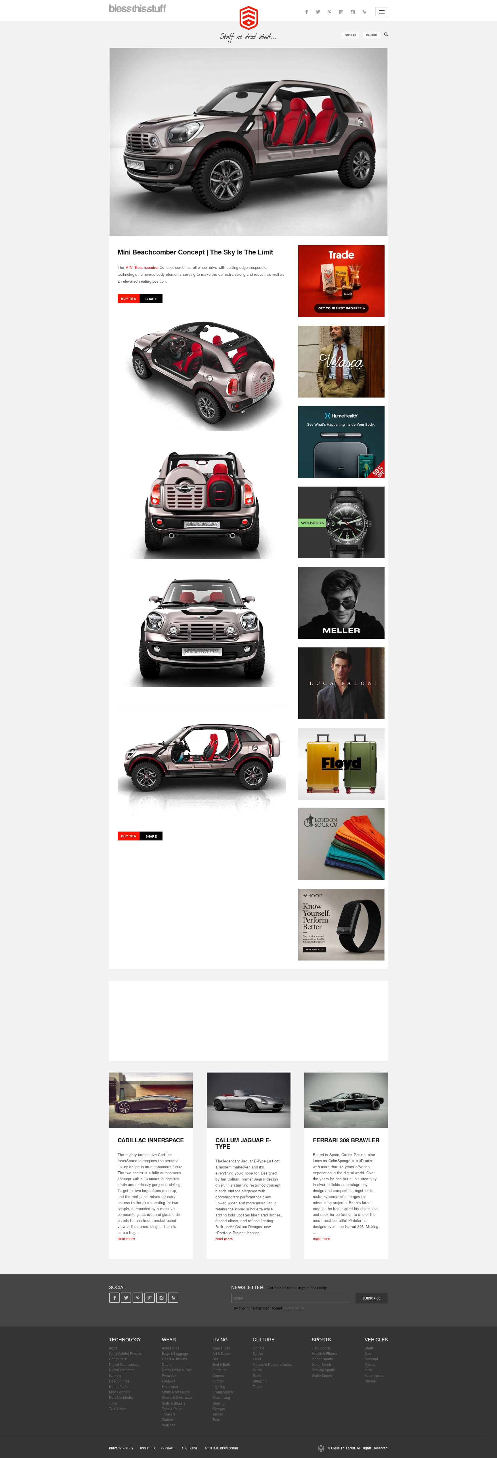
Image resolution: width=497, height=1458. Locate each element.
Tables (218, 1413)
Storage (219, 1408)
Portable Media (121, 1397)
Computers (117, 1358)
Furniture (220, 1369)
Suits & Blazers (174, 1403)
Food (257, 1358)
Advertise (189, 1448)
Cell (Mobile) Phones (125, 1353)
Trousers (168, 1413)
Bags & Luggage (175, 1353)
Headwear (170, 1386)
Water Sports (322, 1375)
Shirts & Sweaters (176, 1391)
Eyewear (169, 1375)
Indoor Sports (322, 1358)
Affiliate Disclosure (222, 1448)
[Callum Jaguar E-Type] (248, 1101)
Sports (321, 1339)
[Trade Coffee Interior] (341, 281)
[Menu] (381, 12)
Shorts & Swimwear (177, 1397)
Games (218, 1375)
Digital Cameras (121, 1369)
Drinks (258, 1353)
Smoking (260, 1380)
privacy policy (293, 1307)
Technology (125, 1339)
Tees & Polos (172, 1408)
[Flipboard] (341, 12)
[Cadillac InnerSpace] (151, 1101)
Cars (368, 1353)
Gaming (115, 1375)
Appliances (221, 1347)
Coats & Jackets (174, 1358)
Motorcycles (374, 1375)
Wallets (167, 1419)
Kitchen (218, 1380)
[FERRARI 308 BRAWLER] (346, 1101)
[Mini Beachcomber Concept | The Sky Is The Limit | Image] (248, 142)
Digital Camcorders (124, 1364)
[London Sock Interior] (341, 844)
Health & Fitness (324, 1353)
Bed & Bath (221, 1364)
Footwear (169, 1380)
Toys (216, 1419)
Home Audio (119, 1386)
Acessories (170, 1347)
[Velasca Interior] (341, 362)
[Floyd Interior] (341, 764)
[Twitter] (318, 12)
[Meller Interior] (341, 603)
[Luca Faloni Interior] (341, 683)
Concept (371, 1358)
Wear (169, 1339)
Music (257, 1369)
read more (126, 1238)
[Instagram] (353, 12)
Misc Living (221, 1397)
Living (220, 1339)
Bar (215, 1358)
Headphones (119, 1380)
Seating (219, 1403)
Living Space (223, 1391)
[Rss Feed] (364, 12)
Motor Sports (322, 1364)
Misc (368, 1369)
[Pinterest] (329, 12)
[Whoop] (341, 925)
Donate (258, 1347)
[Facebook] (306, 12)
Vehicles (376, 1339)
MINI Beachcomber (141, 267)
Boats (369, 1347)
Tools (113, 1403)
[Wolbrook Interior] (341, 522)
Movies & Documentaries (272, 1364)
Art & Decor (221, 1353)
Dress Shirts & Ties (177, 1369)
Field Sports (321, 1347)
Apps (113, 1347)
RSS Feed (147, 1448)
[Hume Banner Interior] (341, 442)
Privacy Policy (121, 1448)
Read (257, 1375)
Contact (168, 1448)
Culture (264, 1339)
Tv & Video (117, 1408)
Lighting (219, 1386)
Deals (166, 1364)
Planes (370, 1380)
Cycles (370, 1364)
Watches (168, 1424)
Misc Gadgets (119, 1391)
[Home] (248, 17)
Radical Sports (323, 1369)
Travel (257, 1386)
